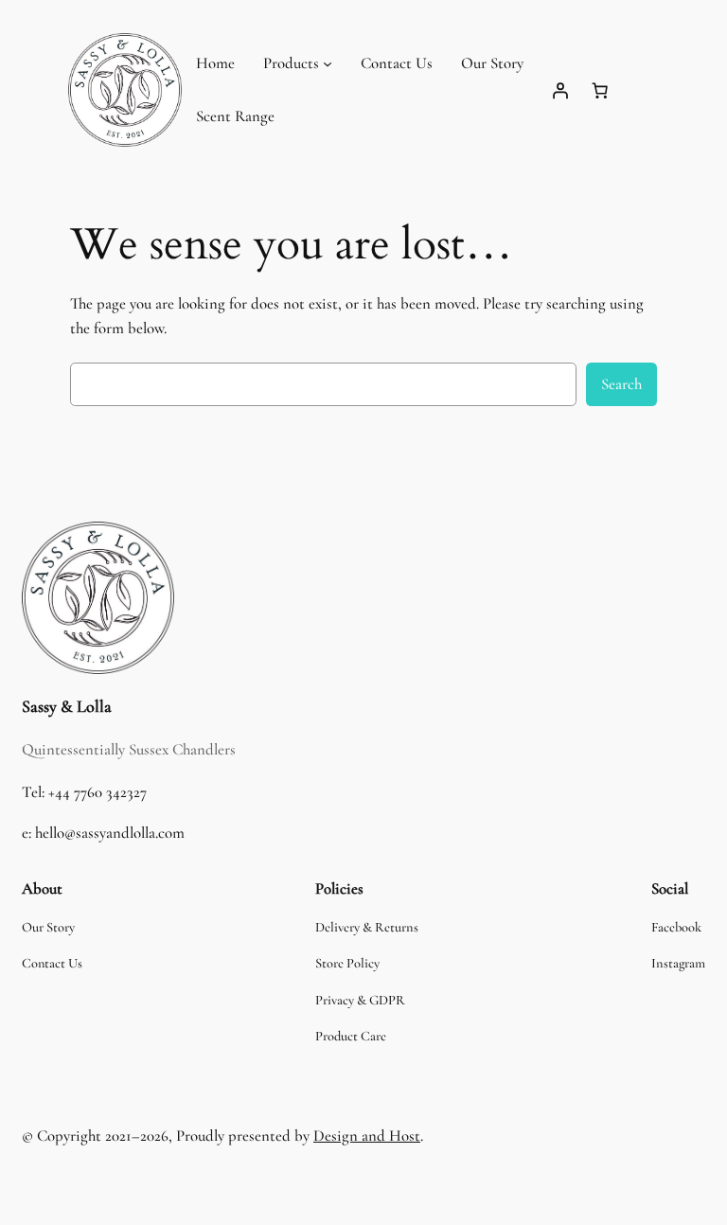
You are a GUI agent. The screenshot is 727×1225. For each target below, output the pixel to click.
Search (621, 384)
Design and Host (366, 1135)
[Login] (560, 90)
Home (215, 63)
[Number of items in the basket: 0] (600, 90)
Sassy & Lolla (67, 706)
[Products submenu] (327, 63)
